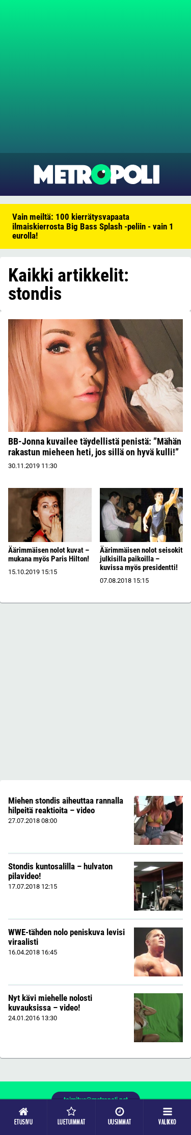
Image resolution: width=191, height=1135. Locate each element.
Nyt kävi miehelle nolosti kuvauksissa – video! (50, 1003)
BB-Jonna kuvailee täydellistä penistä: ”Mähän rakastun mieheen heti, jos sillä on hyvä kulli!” (94, 446)
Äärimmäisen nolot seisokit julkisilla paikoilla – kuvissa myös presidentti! (141, 559)
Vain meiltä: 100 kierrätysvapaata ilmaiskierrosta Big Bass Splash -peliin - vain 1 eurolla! (93, 226)
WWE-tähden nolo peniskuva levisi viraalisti (66, 937)
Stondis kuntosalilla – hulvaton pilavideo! (60, 871)
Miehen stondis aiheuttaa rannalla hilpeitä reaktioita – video (65, 805)
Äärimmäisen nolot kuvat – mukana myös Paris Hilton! (48, 554)
